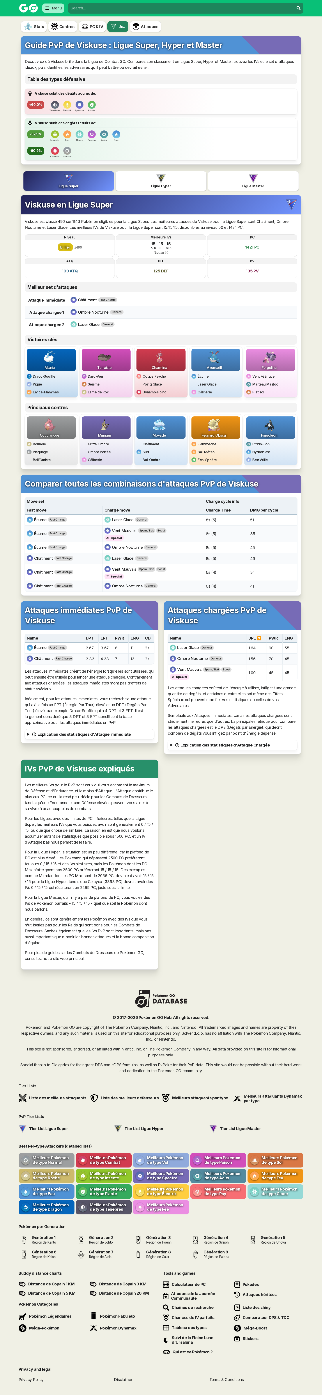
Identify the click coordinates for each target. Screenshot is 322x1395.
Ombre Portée (99, 452)
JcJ (122, 26)
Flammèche (207, 444)
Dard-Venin (97, 376)
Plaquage (40, 452)
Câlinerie (205, 392)
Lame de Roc (98, 392)
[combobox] (181, 8)
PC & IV (96, 26)
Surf (146, 452)
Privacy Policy (31, 1379)
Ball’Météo (206, 452)
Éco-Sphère (207, 460)
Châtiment (151, 444)
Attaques (149, 26)
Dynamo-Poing (154, 392)
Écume (203, 376)
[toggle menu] (298, 8)
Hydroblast (261, 452)
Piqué (37, 384)
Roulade (39, 444)
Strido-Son (260, 444)
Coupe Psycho (154, 376)
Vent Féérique (263, 376)
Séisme (94, 384)
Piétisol (258, 392)
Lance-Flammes (46, 392)
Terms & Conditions (226, 1379)
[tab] (68, 181)
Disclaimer (123, 1379)
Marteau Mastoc (265, 384)
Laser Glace (207, 384)
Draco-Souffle (44, 376)
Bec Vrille (260, 460)
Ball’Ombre (42, 460)
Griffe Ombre (98, 444)
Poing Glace (152, 384)
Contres (66, 26)
